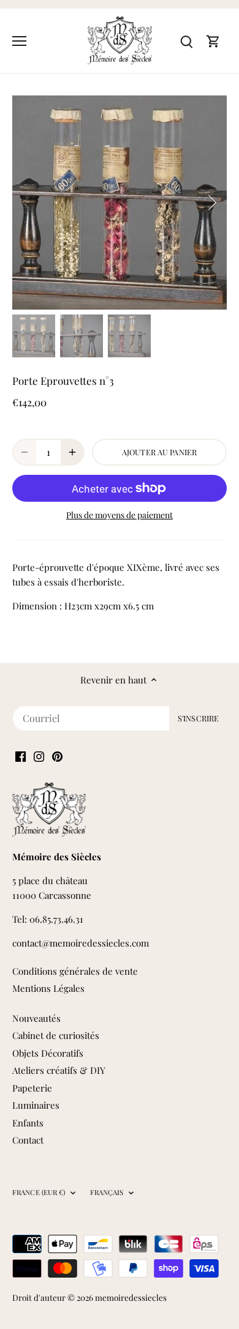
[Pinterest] (57, 755)
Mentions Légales (48, 988)
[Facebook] (20, 755)
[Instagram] (39, 755)
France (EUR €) (39, 1192)
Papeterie (32, 1088)
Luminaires (35, 1105)
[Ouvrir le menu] (19, 41)
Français (107, 1192)
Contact (28, 1140)
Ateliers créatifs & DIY (58, 1070)
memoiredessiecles (131, 1297)
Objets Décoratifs (47, 1053)
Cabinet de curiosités (55, 1035)
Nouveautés (36, 1018)
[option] (119, 202)
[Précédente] (27, 202)
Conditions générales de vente (75, 971)
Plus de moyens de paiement (119, 514)
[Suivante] (211, 202)
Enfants (28, 1123)
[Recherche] (186, 41)
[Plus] (72, 452)
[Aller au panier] (213, 41)
